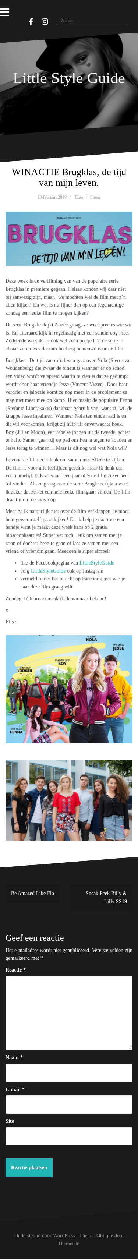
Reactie (16, 970)
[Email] (20, 20)
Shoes (95, 197)
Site (10, 1121)
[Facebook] (30, 21)
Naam (14, 1057)
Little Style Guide (69, 78)
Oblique (104, 1235)
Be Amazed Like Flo (32, 893)
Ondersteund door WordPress (44, 1235)
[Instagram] (45, 21)
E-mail (15, 1089)
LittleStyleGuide (96, 563)
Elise (79, 197)
